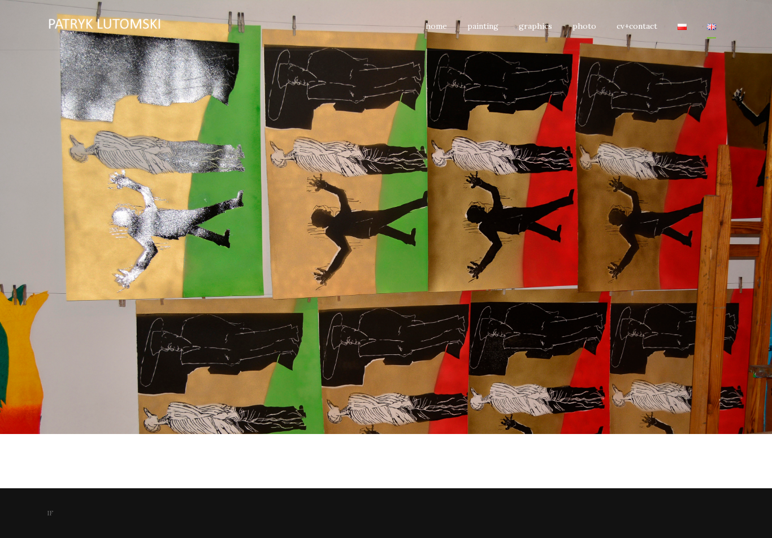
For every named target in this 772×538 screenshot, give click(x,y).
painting (482, 26)
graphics (535, 26)
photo (584, 26)
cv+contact (637, 26)
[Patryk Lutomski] (114, 25)
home (436, 26)
